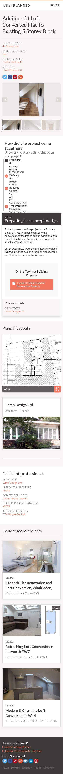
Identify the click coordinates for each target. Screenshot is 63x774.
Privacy (15, 767)
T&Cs (5, 767)
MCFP (6, 506)
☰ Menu (56, 5)
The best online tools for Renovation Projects (31, 284)
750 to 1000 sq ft (12, 61)
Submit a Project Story (18, 746)
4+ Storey (7, 46)
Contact (26, 767)
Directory (48, 767)
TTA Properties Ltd (13, 514)
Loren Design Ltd (12, 69)
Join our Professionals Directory (23, 750)
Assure (6, 490)
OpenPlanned (17, 5)
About (37, 767)
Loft (4, 54)
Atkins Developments (14, 498)
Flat (16, 46)
